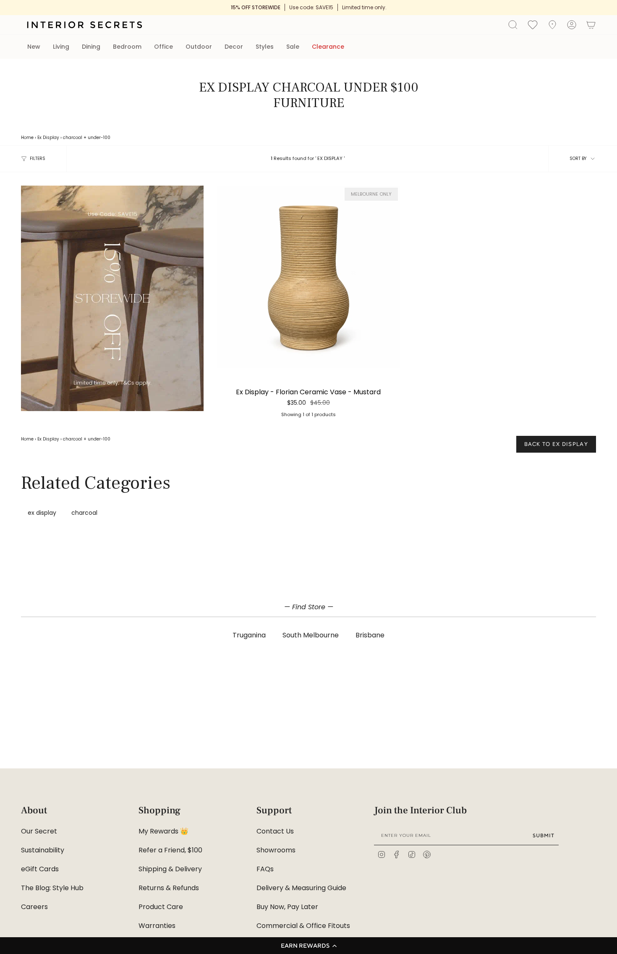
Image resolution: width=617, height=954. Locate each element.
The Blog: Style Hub (52, 888)
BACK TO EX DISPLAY (556, 444)
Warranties (157, 925)
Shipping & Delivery (170, 869)
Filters (37, 158)
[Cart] (591, 25)
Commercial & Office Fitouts (303, 925)
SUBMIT (543, 835)
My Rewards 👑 (163, 831)
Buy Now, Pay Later (287, 907)
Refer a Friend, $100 (170, 850)
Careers (34, 907)
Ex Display (48, 137)
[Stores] (552, 25)
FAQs (265, 869)
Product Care (161, 907)
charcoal (72, 137)
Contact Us (275, 831)
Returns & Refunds (169, 888)
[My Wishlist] (533, 24)
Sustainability (42, 850)
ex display (42, 512)
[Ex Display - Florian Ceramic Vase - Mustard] (308, 277)
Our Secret (39, 831)
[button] (308, 945)
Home (27, 137)
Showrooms (275, 850)
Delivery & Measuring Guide (301, 888)
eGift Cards (40, 869)
